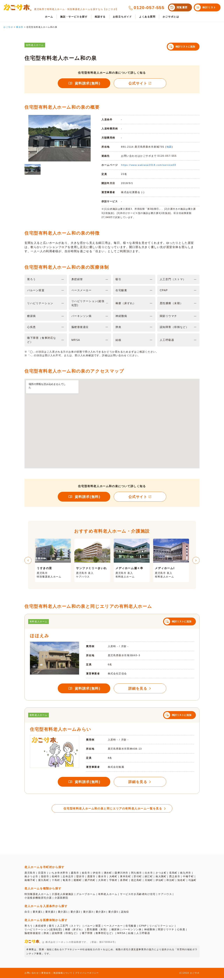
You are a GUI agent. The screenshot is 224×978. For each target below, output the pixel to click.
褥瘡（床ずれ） (74, 929)
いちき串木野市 (58, 872)
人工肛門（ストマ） (69, 925)
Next (196, 560)
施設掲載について (62, 973)
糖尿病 (115, 929)
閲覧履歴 (182, 7)
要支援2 (50, 911)
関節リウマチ (166, 929)
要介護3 (88, 911)
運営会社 (46, 973)
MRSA (121, 933)
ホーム (49, 16)
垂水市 (102, 876)
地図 (169, 146)
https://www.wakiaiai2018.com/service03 (148, 165)
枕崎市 (56, 876)
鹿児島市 (29, 872)
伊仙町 (160, 880)
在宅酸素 (130, 925)
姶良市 (86, 872)
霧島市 (75, 872)
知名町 (181, 880)
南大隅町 (161, 876)
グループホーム (85, 894)
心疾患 (181, 929)
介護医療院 (61, 897)
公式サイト (137, 83)
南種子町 (29, 880)
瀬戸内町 (90, 880)
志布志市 (68, 876)
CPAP (142, 925)
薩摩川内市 (121, 872)
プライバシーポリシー (87, 973)
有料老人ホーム (107, 894)
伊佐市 (97, 872)
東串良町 (125, 876)
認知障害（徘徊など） (65, 933)
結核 (131, 933)
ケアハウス (165, 894)
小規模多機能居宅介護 (38, 897)
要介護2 (75, 911)
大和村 (102, 880)
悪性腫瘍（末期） (98, 929)
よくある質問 (147, 16)
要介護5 (113, 911)
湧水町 (108, 872)
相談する (100, 16)
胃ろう (28, 925)
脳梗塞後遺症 (32, 933)
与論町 (192, 880)
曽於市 (80, 876)
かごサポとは (171, 16)
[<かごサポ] (17, 7)
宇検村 (113, 880)
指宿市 (45, 876)
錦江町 (149, 876)
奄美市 (67, 880)
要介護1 (63, 911)
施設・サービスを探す (74, 16)
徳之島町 (136, 880)
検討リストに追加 (185, 46)
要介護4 (101, 911)
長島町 (173, 872)
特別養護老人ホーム (36, 894)
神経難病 (149, 929)
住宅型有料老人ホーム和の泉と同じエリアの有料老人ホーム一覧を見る (113, 808)
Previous (27, 560)
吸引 (51, 925)
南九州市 (185, 872)
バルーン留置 (93, 925)
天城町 (149, 880)
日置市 (42, 872)
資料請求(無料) (87, 83)
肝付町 (138, 876)
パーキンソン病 (131, 929)
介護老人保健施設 (63, 894)
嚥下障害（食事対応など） (98, 933)
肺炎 (46, 933)
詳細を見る (137, 688)
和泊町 (170, 880)
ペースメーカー (113, 925)
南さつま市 (31, 876)
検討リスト (209, 7)
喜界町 (124, 880)
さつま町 (161, 872)
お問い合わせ (31, 973)
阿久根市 (136, 872)
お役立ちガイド (122, 16)
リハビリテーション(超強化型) (43, 929)
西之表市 (174, 876)
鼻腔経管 (40, 925)
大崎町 (113, 876)
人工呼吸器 (143, 933)
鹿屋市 (91, 876)
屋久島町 (43, 880)
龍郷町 (78, 880)
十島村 (56, 880)
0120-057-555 (149, 7)
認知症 (125, 911)
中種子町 (188, 876)
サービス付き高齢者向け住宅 (138, 894)
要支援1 (38, 911)
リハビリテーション (161, 925)
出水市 (149, 872)
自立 (27, 911)
